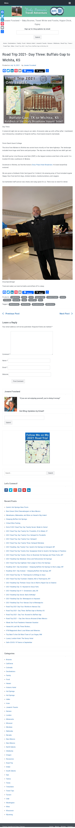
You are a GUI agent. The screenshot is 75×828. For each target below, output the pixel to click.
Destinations (12, 43)
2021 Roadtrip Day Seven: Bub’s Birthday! (21, 595)
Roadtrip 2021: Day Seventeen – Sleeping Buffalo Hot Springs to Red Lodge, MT (34, 567)
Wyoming (9, 815)
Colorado (9, 667)
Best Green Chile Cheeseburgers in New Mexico (23, 511)
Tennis (8, 779)
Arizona (9, 659)
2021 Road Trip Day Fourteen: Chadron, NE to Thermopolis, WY (28, 579)
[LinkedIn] (2, 20)
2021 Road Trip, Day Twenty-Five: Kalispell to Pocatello (26, 535)
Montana (9, 727)
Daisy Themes (20, 826)
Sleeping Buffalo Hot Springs (16, 519)
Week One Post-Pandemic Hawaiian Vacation (22, 622)
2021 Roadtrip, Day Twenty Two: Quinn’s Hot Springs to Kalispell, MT (30, 547)
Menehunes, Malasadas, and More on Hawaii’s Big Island (26, 515)
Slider (8, 767)
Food (23, 43)
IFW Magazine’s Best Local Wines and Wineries (23, 630)
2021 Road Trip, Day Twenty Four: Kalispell (21, 539)
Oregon (8, 755)
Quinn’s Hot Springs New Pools (17, 507)
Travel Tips (6, 46)
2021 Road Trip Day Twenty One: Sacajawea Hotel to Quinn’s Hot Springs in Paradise (36, 551)
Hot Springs (10, 691)
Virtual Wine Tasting (13, 523)
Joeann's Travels (41, 43)
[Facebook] (2, 12)
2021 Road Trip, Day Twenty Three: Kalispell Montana (25, 543)
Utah (7, 799)
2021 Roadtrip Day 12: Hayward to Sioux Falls (22, 587)
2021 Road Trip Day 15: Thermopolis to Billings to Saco (25, 575)
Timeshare (10, 787)
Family (19, 43)
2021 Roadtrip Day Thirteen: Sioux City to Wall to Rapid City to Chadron (31, 583)
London (8, 715)
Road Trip (64, 43)
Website (5, 374)
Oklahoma (56, 43)
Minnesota (10, 719)
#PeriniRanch (50, 304)
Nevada (9, 735)
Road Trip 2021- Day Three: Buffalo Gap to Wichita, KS (25, 611)
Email (4, 367)
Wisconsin (10, 811)
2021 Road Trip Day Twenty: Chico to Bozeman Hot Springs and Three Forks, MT (34, 555)
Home (5, 43)
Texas (70, 43)
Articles (63, 826)
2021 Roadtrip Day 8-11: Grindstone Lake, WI (22, 591)
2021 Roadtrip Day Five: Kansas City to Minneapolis (24, 603)
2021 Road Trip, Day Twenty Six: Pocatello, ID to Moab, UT (27, 531)
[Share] (2, 32)
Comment (6, 354)
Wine (12, 46)
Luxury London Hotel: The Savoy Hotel (19, 638)
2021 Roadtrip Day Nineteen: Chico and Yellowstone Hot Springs (29, 559)
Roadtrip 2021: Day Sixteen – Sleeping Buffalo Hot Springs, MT (28, 571)
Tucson (8, 795)
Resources (10, 759)
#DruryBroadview (38, 304)
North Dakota (10, 747)
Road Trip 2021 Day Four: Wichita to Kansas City (23, 607)
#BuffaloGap (26, 304)
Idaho (8, 699)
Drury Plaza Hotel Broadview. (42, 165)
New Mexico (10, 739)
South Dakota (11, 771)
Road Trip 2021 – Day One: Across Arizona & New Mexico (26, 618)
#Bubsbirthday (14, 304)
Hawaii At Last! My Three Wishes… (18, 626)
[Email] (2, 28)
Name (5, 361)
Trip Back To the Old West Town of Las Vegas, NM (24, 634)
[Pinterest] (2, 24)
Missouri (9, 723)
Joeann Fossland (30, 65)
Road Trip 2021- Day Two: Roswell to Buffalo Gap (23, 615)
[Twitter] (2, 16)
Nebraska (9, 731)
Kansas (50, 43)
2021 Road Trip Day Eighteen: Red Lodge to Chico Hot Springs (28, 563)
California (9, 663)
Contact (70, 826)
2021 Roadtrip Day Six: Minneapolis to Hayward (23, 599)
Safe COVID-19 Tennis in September (19, 642)
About (57, 826)
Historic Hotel (31, 43)
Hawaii (8, 683)
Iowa (8, 703)
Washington (10, 803)
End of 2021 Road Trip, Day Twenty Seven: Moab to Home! (27, 527)
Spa (7, 775)
